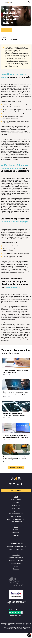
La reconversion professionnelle (16, 552)
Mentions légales (16, 508)
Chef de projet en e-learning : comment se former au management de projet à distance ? (15, 393)
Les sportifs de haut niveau (16, 549)
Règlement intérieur (16, 516)
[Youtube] (10, 483)
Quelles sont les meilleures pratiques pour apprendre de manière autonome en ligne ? (15, 437)
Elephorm (15, 535)
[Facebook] (21, 483)
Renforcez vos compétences (16, 557)
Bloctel (16, 526)
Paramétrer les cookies (16, 524)
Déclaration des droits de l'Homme (15, 519)
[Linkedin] (14, 483)
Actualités (16, 502)
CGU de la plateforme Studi (16, 513)
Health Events (15, 532)
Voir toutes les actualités (16, 467)
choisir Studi (10, 140)
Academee (15, 529)
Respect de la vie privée (16, 521)
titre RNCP (25, 309)
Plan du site (16, 569)
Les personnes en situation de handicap (16, 546)
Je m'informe (6, 30)
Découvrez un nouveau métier (16, 560)
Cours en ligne (16, 554)
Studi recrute (15, 505)
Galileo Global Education (15, 538)
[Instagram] (18, 483)
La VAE (16, 566)
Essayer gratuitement (16, 490)
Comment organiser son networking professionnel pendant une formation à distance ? (15, 458)
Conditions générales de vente (16, 511)
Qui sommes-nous (16, 499)
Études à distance (16, 563)
